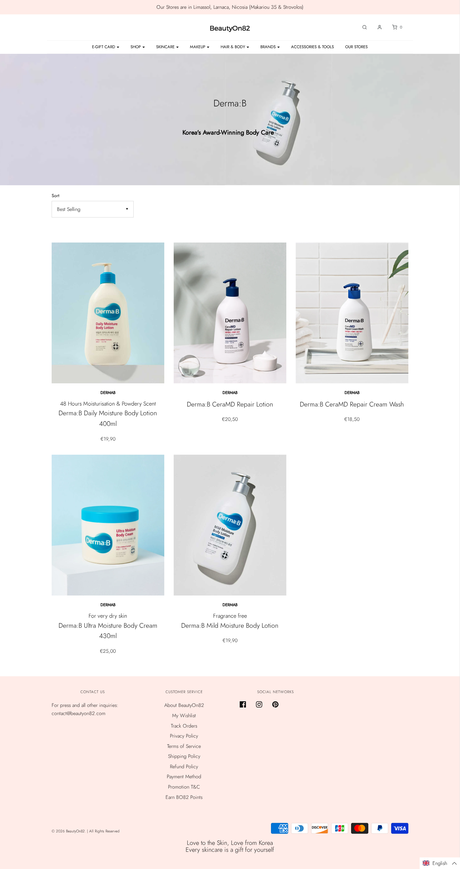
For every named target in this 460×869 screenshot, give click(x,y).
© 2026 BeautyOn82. (69, 831)
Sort (55, 195)
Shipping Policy (184, 756)
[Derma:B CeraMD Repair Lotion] (230, 313)
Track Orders (184, 725)
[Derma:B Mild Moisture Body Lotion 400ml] (230, 525)
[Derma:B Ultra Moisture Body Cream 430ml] (108, 525)
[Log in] (376, 27)
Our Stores (356, 47)
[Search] (361, 27)
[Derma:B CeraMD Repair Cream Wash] (352, 313)
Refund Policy (184, 766)
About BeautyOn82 (184, 705)
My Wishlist (184, 715)
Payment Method (184, 776)
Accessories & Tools (312, 47)
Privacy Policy (184, 735)
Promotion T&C (184, 786)
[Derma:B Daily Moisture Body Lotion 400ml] (108, 313)
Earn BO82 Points (184, 797)
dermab (107, 393)
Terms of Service (184, 746)
